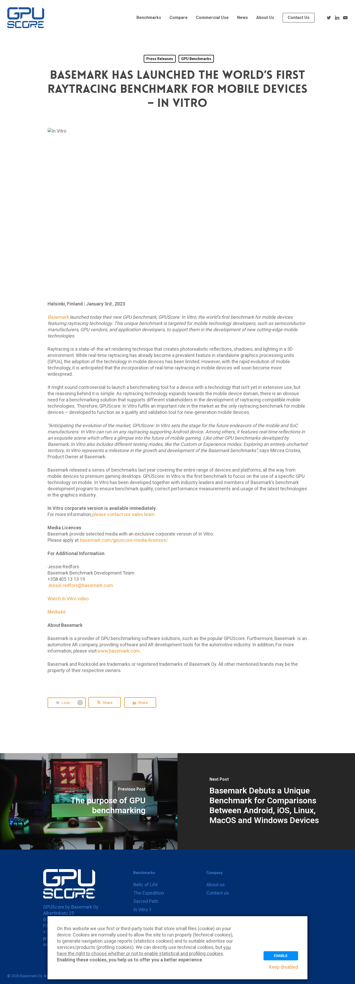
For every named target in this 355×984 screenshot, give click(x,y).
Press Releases (159, 59)
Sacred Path (145, 901)
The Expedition (148, 893)
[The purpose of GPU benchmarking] (89, 801)
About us (215, 884)
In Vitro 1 (142, 909)
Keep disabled (283, 967)
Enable (281, 956)
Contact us (217, 893)
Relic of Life (145, 884)
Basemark (58, 317)
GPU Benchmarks (196, 59)
